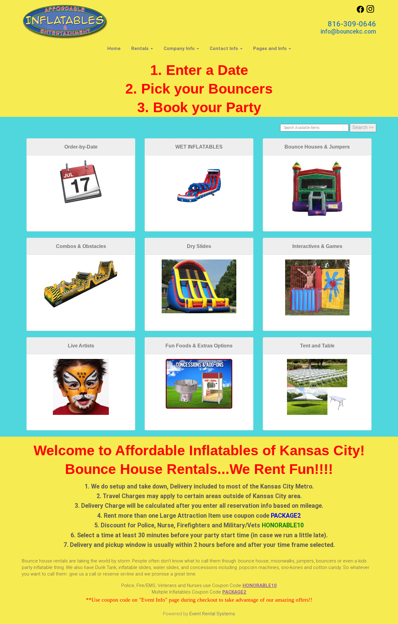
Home (114, 48)
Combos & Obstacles (81, 246)
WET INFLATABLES (199, 146)
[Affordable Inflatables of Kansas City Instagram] (370, 11)
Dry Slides (199, 246)
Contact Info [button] (224, 48)
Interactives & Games (317, 246)
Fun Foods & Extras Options (199, 345)
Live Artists (81, 345)
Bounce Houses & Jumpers (317, 146)
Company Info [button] (180, 48)
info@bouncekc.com (348, 31)
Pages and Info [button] (270, 48)
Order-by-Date (81, 146)
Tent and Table (317, 345)
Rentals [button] (140, 48)
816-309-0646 (352, 24)
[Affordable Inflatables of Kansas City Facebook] (360, 11)
